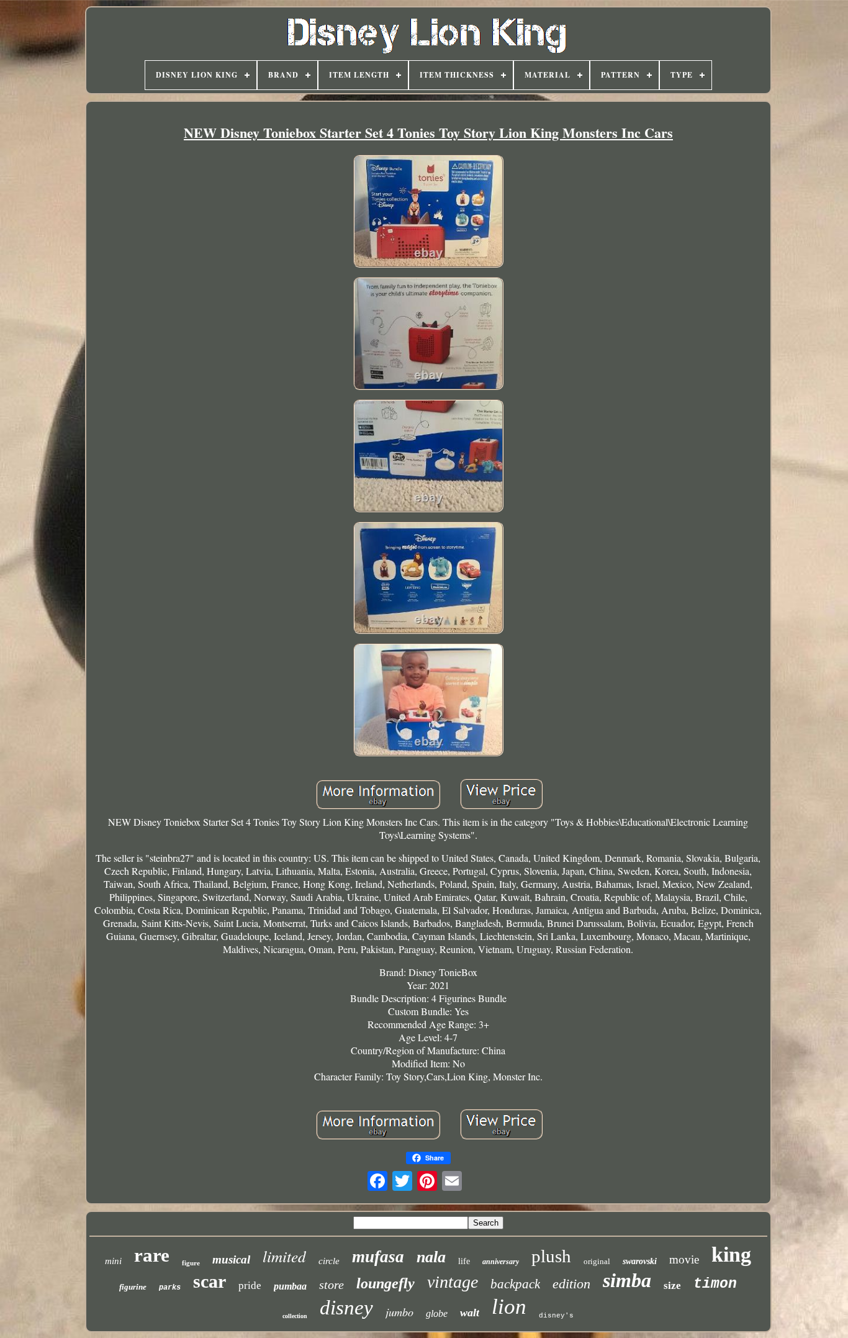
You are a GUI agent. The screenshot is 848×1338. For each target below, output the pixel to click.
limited (284, 1256)
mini (113, 1261)
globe (437, 1313)
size (672, 1285)
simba (627, 1280)
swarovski (640, 1261)
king (731, 1254)
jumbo (399, 1311)
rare (151, 1255)
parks (170, 1287)
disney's (556, 1315)
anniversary (500, 1261)
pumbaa (290, 1286)
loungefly (385, 1283)
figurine (133, 1286)
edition (571, 1283)
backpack (515, 1284)
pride (249, 1285)
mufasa (378, 1256)
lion (509, 1307)
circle (329, 1261)
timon (715, 1284)
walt (469, 1312)
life (464, 1261)
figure (191, 1263)
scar (209, 1281)
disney (346, 1307)
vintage (452, 1281)
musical (231, 1259)
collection (294, 1316)
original (597, 1261)
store (331, 1284)
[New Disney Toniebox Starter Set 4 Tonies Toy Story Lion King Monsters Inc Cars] (428, 212)
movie (684, 1259)
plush (551, 1256)
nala (431, 1257)
